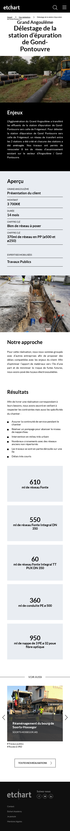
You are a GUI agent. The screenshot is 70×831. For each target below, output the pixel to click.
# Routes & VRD (14, 746)
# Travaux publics (15, 744)
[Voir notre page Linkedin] (51, 796)
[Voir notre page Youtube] (45, 796)
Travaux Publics (19, 262)
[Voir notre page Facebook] (39, 796)
